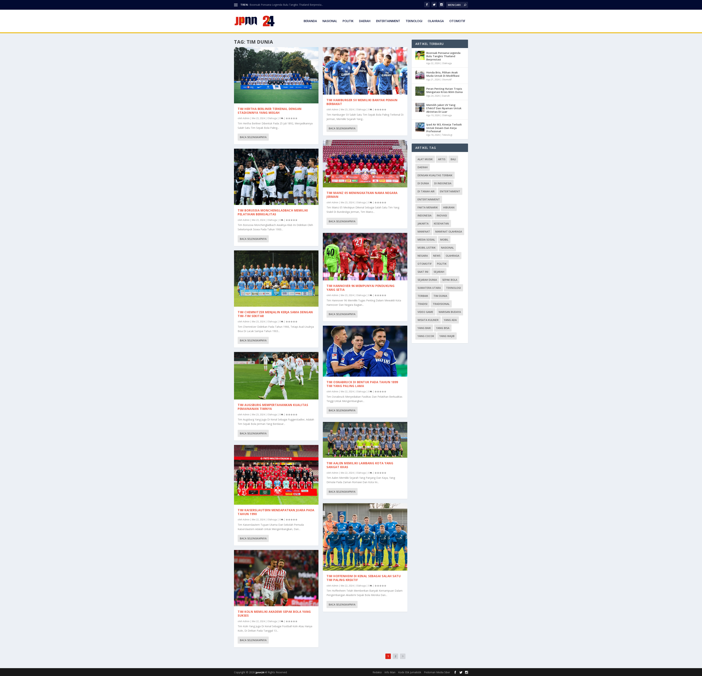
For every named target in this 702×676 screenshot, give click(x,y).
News (436, 255)
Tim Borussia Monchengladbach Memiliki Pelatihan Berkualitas (273, 212)
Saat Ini (423, 271)
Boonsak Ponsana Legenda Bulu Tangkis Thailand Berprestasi (443, 56)
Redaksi (377, 672)
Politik (348, 21)
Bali (453, 159)
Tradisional (441, 304)
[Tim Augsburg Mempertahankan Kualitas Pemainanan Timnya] (276, 375)
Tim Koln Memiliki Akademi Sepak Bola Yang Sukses (274, 614)
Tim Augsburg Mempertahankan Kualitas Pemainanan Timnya (273, 407)
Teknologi (414, 21)
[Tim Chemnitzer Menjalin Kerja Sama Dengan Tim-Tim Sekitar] (276, 278)
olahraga (452, 255)
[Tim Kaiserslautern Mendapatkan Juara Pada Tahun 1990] (276, 475)
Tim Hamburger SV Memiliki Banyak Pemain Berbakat (362, 102)
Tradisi (422, 304)
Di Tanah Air (426, 191)
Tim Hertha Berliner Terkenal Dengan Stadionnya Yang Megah (270, 111)
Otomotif (457, 21)
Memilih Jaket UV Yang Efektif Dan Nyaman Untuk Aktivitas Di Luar (443, 108)
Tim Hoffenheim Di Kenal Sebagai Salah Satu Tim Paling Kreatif (364, 578)
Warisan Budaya (450, 312)
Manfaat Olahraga (448, 231)
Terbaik (423, 296)
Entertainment (388, 21)
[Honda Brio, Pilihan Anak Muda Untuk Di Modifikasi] (419, 74)
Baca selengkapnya (253, 137)
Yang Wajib (446, 336)
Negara (423, 255)
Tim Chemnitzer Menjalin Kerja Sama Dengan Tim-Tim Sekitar (275, 314)
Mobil (444, 239)
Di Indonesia (442, 183)
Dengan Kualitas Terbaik (435, 175)
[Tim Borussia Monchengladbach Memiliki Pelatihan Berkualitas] (276, 177)
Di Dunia (423, 183)
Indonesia (424, 215)
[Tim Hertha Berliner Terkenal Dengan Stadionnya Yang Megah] (276, 75)
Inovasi (442, 215)
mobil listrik (427, 247)
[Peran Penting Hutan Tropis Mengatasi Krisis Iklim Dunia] (419, 91)
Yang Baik (424, 328)
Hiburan (448, 207)
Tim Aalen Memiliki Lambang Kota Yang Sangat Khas (360, 465)
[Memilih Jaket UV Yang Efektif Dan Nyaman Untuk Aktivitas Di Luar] (419, 107)
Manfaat (424, 231)
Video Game (425, 312)
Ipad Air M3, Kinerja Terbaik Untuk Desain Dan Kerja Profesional (444, 128)
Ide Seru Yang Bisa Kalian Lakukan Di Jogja (275, 4)
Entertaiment (450, 191)
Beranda (310, 21)
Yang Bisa (442, 328)
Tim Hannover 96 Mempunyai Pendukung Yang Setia (361, 288)
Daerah (365, 21)
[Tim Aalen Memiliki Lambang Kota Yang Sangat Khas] (365, 440)
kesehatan (441, 223)
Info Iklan (389, 672)
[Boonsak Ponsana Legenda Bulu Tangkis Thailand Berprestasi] (419, 55)
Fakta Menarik (428, 207)
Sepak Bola (449, 279)
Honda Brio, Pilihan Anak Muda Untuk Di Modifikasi (442, 74)
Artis (441, 159)
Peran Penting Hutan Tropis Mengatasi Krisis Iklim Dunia (444, 90)
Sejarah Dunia (427, 279)
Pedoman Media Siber (437, 672)
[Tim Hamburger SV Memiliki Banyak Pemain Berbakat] (365, 71)
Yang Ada (450, 320)
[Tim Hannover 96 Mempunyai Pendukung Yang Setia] (365, 256)
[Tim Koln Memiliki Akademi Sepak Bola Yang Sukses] (276, 578)
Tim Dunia (440, 296)
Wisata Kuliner (428, 320)
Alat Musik (425, 159)
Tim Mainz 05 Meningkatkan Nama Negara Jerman (362, 195)
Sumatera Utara (429, 288)
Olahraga (436, 21)
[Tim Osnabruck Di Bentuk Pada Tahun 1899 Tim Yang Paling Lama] (365, 351)
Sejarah (439, 271)
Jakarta (423, 223)
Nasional (329, 21)
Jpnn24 (260, 672)
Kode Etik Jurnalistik (409, 672)
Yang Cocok (426, 336)
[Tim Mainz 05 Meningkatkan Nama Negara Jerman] (365, 163)
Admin (246, 118)
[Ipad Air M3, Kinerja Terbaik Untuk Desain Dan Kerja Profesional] (419, 127)
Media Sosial (426, 239)
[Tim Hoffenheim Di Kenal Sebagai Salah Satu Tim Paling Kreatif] (365, 537)
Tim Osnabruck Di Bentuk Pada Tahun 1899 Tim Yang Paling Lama (362, 384)
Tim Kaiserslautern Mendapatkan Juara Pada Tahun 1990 (276, 512)
